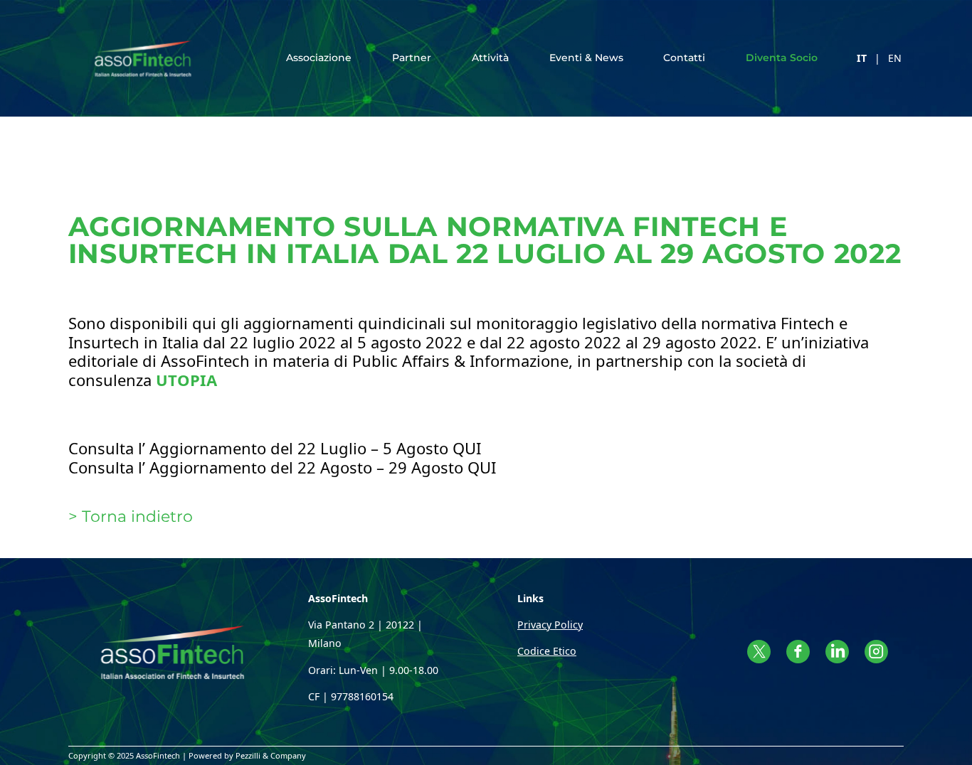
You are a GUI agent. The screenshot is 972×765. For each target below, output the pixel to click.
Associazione (319, 57)
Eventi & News (586, 57)
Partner (411, 57)
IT (862, 58)
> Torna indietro (130, 516)
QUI (467, 448)
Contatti (684, 57)
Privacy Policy (550, 624)
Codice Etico (546, 651)
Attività (490, 57)
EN (895, 58)
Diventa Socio (782, 57)
